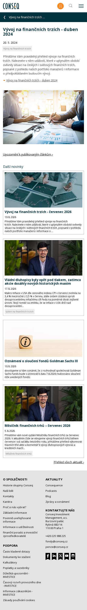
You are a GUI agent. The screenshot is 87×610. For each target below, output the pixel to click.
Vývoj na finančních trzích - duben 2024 (31, 80)
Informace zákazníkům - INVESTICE (18, 592)
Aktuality (54, 479)
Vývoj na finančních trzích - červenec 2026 (38, 212)
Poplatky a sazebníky (16, 568)
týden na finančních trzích (20, 311)
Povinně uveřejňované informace (17, 519)
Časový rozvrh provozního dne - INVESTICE (22, 584)
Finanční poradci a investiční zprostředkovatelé (20, 534)
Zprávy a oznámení (57, 502)
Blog (48, 496)
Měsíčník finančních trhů (19, 453)
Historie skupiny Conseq (18, 485)
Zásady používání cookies (19, 600)
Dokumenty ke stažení (16, 557)
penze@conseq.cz (57, 547)
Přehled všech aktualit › (69, 462)
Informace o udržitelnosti (18, 527)
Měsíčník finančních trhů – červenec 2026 (37, 425)
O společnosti (15, 479)
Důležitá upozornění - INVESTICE (16, 575)
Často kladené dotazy (16, 551)
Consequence (54, 485)
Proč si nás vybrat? (14, 507)
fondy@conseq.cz (57, 541)
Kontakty (8, 496)
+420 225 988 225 (56, 536)
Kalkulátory (10, 562)
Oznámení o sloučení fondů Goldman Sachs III (41, 361)
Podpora (10, 545)
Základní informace (15, 512)
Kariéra (7, 502)
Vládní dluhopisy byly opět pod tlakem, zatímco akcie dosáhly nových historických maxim (43, 282)
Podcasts (51, 491)
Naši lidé (8, 491)
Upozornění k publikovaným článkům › (28, 154)
